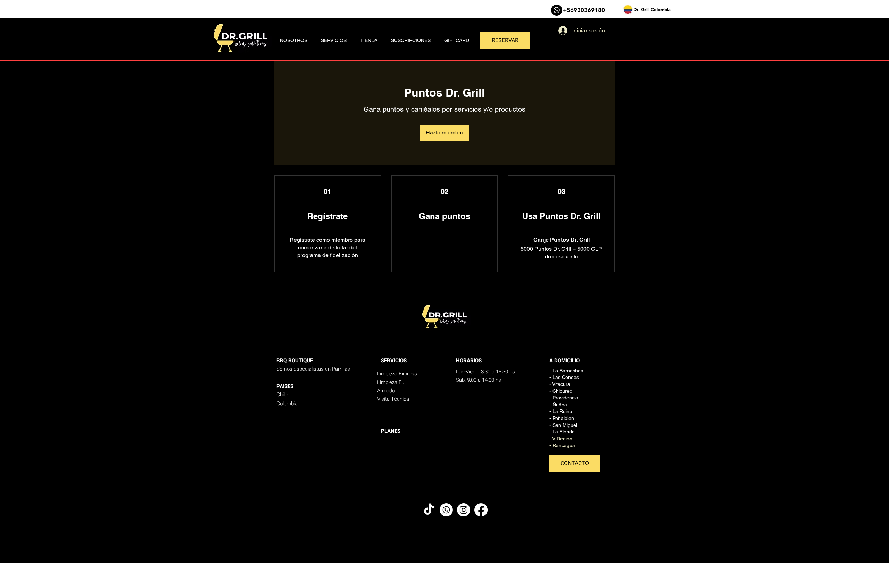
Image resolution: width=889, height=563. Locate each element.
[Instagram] (463, 509)
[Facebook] (481, 509)
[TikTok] (428, 509)
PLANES (390, 431)
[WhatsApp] (556, 10)
